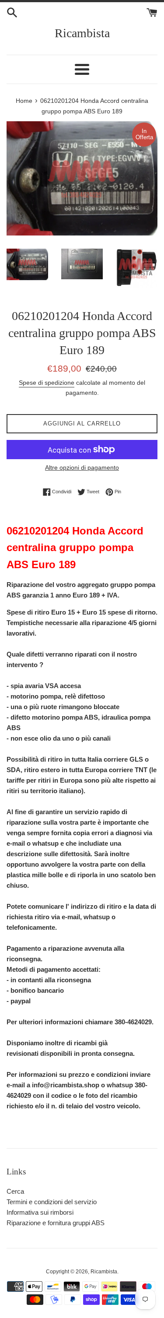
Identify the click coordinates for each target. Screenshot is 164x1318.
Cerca (15, 1191)
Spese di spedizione (46, 382)
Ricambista (82, 33)
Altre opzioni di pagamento (82, 467)
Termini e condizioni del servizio (52, 1202)
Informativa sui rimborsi (40, 1212)
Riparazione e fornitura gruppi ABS (56, 1223)
